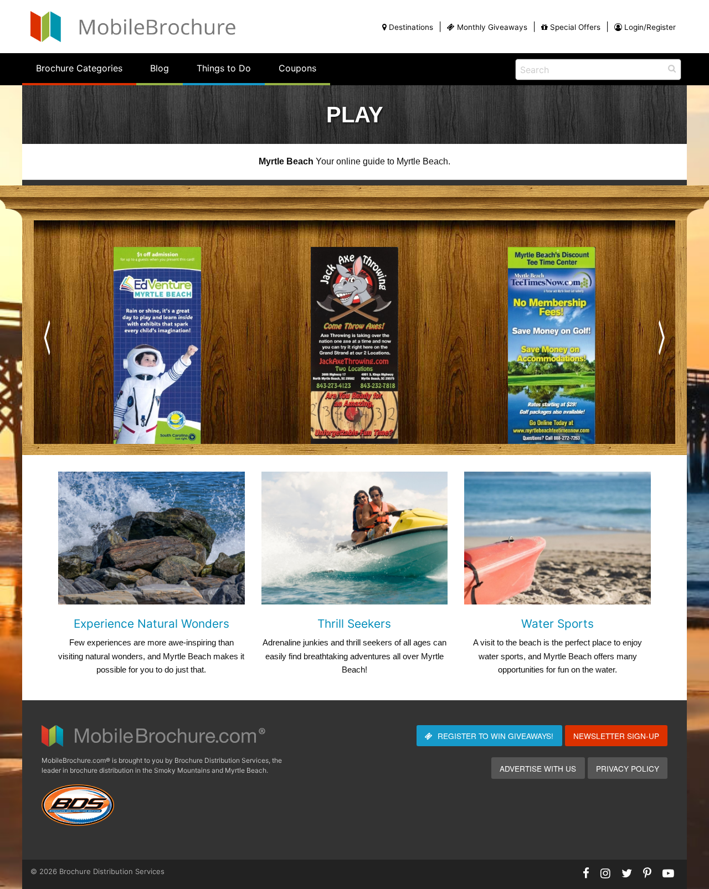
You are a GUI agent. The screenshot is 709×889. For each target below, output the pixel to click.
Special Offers (575, 27)
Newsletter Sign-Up (616, 735)
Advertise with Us (538, 768)
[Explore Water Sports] (557, 537)
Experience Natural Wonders (151, 623)
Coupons (297, 68)
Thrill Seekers (354, 623)
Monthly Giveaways (492, 27)
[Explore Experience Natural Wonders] (151, 537)
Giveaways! (495, 735)
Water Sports (557, 623)
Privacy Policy (627, 768)
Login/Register (650, 27)
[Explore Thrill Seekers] (354, 537)
